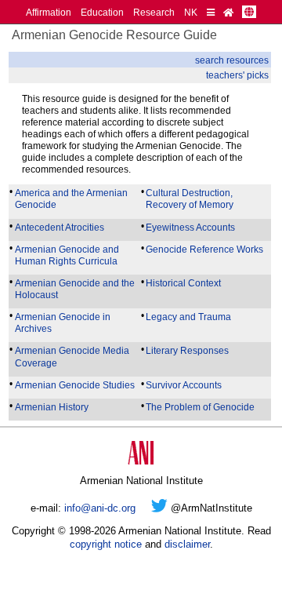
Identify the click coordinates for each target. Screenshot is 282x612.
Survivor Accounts (184, 385)
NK (190, 12)
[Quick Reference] (211, 12)
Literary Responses (187, 350)
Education (102, 12)
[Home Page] (228, 12)
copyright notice (106, 544)
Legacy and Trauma (188, 316)
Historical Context (183, 283)
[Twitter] (159, 508)
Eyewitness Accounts (190, 227)
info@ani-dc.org (100, 508)
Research (154, 12)
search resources (232, 60)
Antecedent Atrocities (59, 227)
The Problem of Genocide (200, 407)
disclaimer (187, 544)
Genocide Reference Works (204, 249)
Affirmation (48, 12)
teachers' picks (237, 75)
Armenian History (52, 407)
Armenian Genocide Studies (75, 385)
